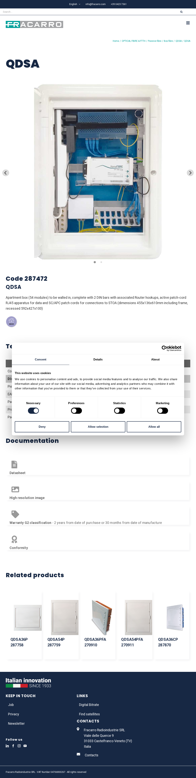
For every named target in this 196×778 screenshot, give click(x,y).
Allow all (154, 426)
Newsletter (16, 723)
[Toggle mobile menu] (188, 23)
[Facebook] (13, 745)
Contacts (91, 755)
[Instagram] (19, 745)
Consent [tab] (40, 359)
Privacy (13, 714)
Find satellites (89, 714)
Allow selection (98, 426)
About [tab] (155, 359)
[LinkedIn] (7, 745)
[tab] (95, 262)
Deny (42, 426)
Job (11, 705)
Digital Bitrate (89, 705)
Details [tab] (98, 359)
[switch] (76, 411)
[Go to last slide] (5, 172)
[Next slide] (190, 172)
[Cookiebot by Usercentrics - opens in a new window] (164, 348)
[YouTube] (25, 745)
